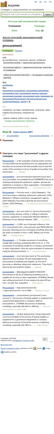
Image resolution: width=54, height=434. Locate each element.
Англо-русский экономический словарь (27, 21)
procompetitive (13, 136)
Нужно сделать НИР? (23, 132)
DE (40, 2)
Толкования (14, 26)
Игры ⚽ (39, 30)
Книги (14, 30)
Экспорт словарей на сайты (10, 348)
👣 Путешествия (6, 344)
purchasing (8, 85)
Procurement (8, 161)
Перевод (18, 51)
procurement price (31, 96)
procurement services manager (33, 93)
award (23, 102)
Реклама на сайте (28, 340)
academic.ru (10, 4)
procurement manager (12, 96)
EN (36, 2)
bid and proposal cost (36, 99)
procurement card (10, 93)
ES (45, 2)
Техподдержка (17, 340)
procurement (8, 177)
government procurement (14, 91)
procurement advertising (37, 91)
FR (50, 2)
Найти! (48, 14)
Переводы (39, 26)
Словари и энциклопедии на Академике (22, 9)
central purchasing (11, 102)
